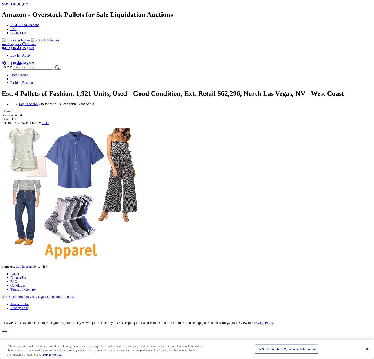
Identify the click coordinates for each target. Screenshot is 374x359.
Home (19, 75)
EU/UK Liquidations (24, 25)
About (14, 274)
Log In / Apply (20, 55)
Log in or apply (29, 104)
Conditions (17, 285)
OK (4, 330)
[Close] (367, 349)
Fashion (21, 82)
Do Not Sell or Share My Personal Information (287, 349)
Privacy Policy (20, 308)
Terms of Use (19, 304)
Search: (7, 67)
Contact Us (18, 33)
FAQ (13, 29)
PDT (45, 123)
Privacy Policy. (264, 323)
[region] (187, 349)
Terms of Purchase (23, 289)
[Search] (57, 67)
